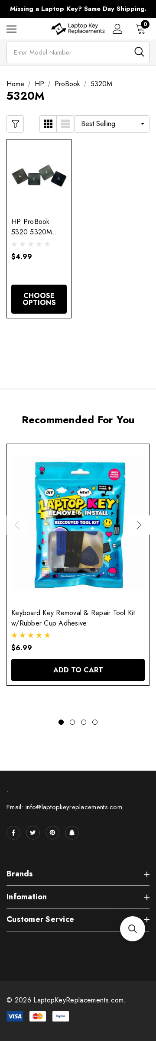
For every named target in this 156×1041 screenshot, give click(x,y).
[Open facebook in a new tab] (13, 833)
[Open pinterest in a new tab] (52, 833)
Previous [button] (17, 525)
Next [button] (139, 525)
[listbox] (112, 124)
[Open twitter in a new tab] (33, 833)
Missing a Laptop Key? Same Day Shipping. (78, 9)
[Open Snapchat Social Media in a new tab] (72, 833)
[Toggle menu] (11, 29)
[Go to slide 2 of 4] (72, 722)
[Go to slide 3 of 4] (83, 722)
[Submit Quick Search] (139, 52)
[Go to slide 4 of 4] (95, 722)
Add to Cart (78, 670)
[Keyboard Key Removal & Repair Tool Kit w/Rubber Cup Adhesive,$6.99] (78, 524)
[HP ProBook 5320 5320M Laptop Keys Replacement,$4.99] (39, 176)
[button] (132, 928)
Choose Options (39, 299)
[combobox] (78, 52)
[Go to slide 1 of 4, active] (61, 722)
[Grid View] (48, 124)
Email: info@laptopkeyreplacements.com (64, 807)
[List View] (65, 124)
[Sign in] (118, 29)
